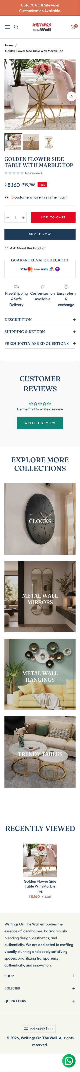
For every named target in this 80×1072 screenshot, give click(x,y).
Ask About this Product (28, 248)
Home (9, 45)
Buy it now (40, 234)
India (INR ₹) (39, 1028)
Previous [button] (8, 96)
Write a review (40, 423)
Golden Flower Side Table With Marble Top (40, 886)
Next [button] (71, 96)
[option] (40, 94)
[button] (14, 173)
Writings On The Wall (39, 1037)
